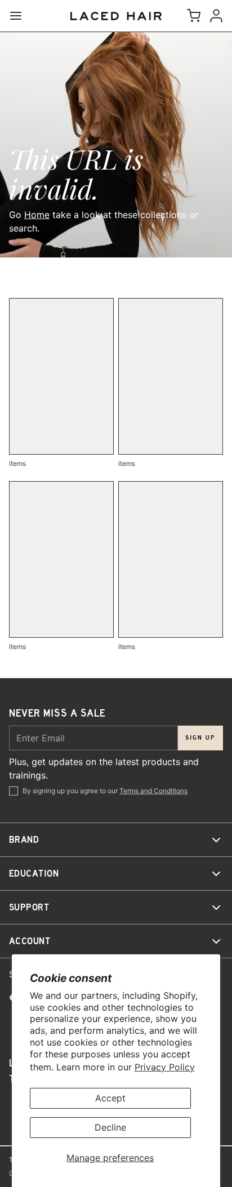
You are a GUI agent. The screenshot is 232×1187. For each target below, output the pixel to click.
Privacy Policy (165, 1067)
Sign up (200, 737)
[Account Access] (214, 16)
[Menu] (20, 16)
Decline (110, 1127)
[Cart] (191, 16)
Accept (110, 1098)
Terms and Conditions (153, 790)
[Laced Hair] (116, 16)
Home (37, 214)
